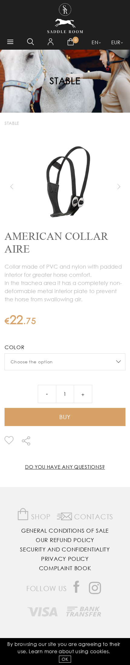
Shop (40, 516)
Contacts (92, 516)
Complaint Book (65, 568)
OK (65, 659)
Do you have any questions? (65, 467)
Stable (65, 80)
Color (14, 347)
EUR (116, 42)
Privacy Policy (65, 558)
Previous (11, 186)
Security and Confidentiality (65, 549)
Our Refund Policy (65, 540)
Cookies (99, 651)
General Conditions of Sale (65, 530)
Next (118, 186)
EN (95, 42)
